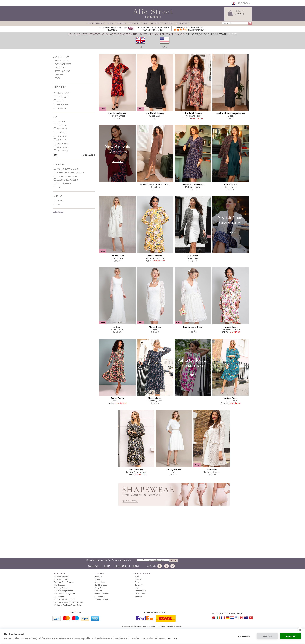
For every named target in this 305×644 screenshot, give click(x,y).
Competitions (100, 588)
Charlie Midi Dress (193, 113)
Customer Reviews (102, 599)
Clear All (58, 212)
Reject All (267, 636)
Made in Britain (100, 582)
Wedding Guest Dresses (64, 582)
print (59, 187)
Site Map (138, 596)
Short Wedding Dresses (63, 591)
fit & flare (62, 97)
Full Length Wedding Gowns (65, 594)
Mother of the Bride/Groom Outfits (68, 605)
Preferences (244, 636)
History (97, 579)
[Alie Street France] (223, 617)
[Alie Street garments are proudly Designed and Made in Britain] (130, 28)
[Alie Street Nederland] (232, 617)
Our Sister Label (101, 585)
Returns (168, 23)
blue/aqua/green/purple (70, 173)
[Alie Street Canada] (241, 617)
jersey (60, 201)
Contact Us (139, 585)
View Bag (239, 14)
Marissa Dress (155, 256)
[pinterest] (166, 566)
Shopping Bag (140, 591)
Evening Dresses (63, 64)
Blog (145, 23)
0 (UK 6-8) (61, 121)
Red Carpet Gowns (61, 579)
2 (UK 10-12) (62, 129)
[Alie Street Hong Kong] (250, 617)
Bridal (110, 23)
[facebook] (160, 566)
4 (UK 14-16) (62, 136)
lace (59, 204)
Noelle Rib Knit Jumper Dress (230, 113)
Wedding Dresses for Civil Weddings (68, 602)
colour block (64, 183)
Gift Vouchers (140, 594)
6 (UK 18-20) (62, 143)
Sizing (137, 576)
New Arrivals (61, 61)
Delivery (156, 23)
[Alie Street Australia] (246, 617)
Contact (93, 566)
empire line (62, 104)
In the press (100, 596)
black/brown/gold (67, 180)
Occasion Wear (96, 23)
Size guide (121, 566)
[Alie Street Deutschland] (227, 617)
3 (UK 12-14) (62, 132)
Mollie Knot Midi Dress (193, 184)
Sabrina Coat (230, 184)
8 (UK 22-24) (62, 151)
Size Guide (88, 154)
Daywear (59, 75)
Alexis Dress (155, 327)
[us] (165, 45)
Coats (57, 78)
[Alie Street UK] (214, 617)
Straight (61, 108)
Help (107, 566)
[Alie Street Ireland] (218, 617)
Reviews (121, 23)
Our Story (134, 23)
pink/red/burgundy (67, 176)
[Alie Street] (138, 18)
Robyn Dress (117, 398)
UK (140, 47)
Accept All (290, 636)
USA (164, 47)
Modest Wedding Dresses (64, 599)
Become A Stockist (102, 594)
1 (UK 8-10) (61, 125)
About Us (98, 576)
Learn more (172, 638)
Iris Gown (117, 327)
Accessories (59, 596)
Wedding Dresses (61, 588)
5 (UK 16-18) (62, 140)
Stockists (98, 591)
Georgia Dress (174, 469)
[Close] (232, 34)
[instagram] (172, 566)
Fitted (60, 101)
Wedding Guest (62, 71)
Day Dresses (59, 585)
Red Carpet (60, 68)
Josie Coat (192, 256)
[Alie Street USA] (237, 617)
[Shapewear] (174, 506)
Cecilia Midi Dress (117, 113)
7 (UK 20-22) (62, 147)
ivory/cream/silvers (67, 169)
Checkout (181, 23)
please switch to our (206, 34)
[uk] (140, 45)
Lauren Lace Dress (192, 327)
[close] (299, 630)
